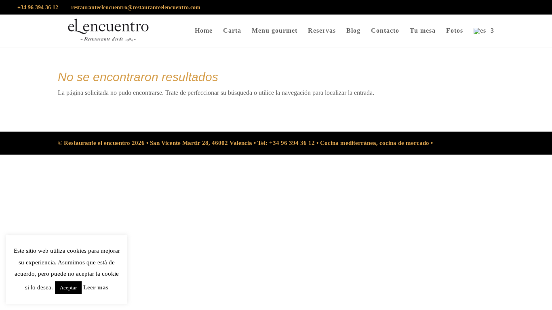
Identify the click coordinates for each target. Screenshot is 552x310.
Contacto (385, 31)
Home (204, 31)
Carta (232, 31)
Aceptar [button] (68, 288)
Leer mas (95, 287)
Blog (353, 31)
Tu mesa (423, 31)
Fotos (454, 31)
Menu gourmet (274, 31)
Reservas (322, 31)
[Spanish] (484, 38)
